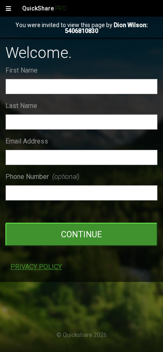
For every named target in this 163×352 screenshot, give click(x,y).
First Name (21, 70)
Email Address (26, 141)
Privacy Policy (36, 267)
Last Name (21, 106)
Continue (81, 234)
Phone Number (42, 177)
